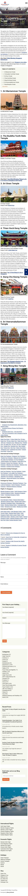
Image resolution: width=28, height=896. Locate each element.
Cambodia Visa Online (15, 449)
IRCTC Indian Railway (7, 676)
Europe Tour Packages (12, 463)
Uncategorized (6, 690)
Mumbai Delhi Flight (6, 842)
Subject (4, 618)
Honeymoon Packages (6, 483)
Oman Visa (10, 451)
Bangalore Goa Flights (10, 506)
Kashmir (3, 863)
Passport (4, 678)
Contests (4, 658)
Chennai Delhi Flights (18, 500)
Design (4, 661)
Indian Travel (5, 675)
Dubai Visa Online (5, 439)
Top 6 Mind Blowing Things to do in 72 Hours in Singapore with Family (14, 179)
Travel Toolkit (7, 25)
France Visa (7, 448)
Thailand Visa (4, 880)
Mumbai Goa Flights (22, 506)
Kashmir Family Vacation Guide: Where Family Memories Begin (12, 743)
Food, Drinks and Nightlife (8, 670)
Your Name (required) (8, 607)
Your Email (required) (7, 612)
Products (4, 680)
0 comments (17, 804)
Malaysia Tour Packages (20, 458)
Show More (5, 86)
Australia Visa (14, 446)
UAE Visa (3, 442)
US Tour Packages (18, 459)
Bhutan (2, 864)
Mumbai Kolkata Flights (11, 505)
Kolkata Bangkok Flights (16, 520)
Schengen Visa (4, 882)
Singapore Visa (10, 442)
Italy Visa (13, 448)
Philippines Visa (5, 449)
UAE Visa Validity (6, 688)
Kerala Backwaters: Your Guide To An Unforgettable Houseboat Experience (12, 721)
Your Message (6, 623)
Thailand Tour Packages (7, 458)
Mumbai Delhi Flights (20, 501)
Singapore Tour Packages (18, 456)
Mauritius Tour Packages (13, 464)
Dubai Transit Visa (22, 441)
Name (2, 577)
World (12, 25)
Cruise (4, 659)
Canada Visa (7, 446)
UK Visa (19, 444)
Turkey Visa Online (20, 448)
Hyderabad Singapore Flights (12, 495)
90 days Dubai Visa (12, 441)
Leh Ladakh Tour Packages (15, 473)
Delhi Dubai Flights (5, 511)
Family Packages (15, 485)
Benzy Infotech (10, 892)
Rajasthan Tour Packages (7, 476)
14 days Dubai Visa (15, 439)
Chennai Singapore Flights (7, 493)
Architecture (5, 654)
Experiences (5, 664)
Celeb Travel (5, 656)
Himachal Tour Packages (7, 475)
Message (3, 562)
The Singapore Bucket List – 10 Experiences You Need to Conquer (13, 362)
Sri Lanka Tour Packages (7, 459)
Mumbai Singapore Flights (7, 491)
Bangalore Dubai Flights (6, 833)
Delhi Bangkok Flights (16, 511)
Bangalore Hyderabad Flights (8, 503)
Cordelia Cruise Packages (13, 466)
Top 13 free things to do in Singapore (12, 273)
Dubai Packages (5, 857)
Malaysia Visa (18, 442)
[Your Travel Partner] (5, 3)
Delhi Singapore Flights (20, 491)
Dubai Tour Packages (6, 456)
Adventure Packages (18, 483)
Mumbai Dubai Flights (14, 513)
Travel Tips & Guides (7, 685)
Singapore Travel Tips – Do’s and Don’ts (12, 431)
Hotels (4, 673)
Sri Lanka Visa (7, 444)
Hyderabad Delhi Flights (7, 849)
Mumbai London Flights (17, 516)
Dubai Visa (3, 873)
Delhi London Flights (15, 515)
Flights (4, 668)
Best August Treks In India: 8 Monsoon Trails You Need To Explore (12, 754)
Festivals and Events (7, 666)
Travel (2, 25)
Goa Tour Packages (16, 471)
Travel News (5, 683)
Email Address (4, 584)
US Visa (14, 444)
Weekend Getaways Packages (14, 486)
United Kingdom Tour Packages (9, 461)
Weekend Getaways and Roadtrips (11, 695)
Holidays (4, 671)
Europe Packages (5, 861)
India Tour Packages (6, 471)
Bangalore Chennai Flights (7, 501)
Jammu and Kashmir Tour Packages (15, 478)
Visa (3, 694)
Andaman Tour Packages (20, 475)
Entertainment (5, 663)
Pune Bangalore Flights (6, 500)
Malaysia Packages (5, 859)
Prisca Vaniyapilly (9, 23)
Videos (4, 692)
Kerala (2, 866)
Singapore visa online (20, 62)
